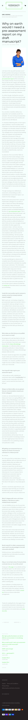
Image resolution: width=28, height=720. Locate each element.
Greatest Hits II (6, 658)
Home (3, 14)
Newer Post (16, 622)
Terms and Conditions (12, 683)
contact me (6, 285)
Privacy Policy (5, 686)
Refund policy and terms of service (11, 688)
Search (4, 683)
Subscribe (4, 667)
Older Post (6, 622)
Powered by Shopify (5, 705)
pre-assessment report (15, 211)
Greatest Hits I (5, 662)
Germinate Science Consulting (13, 703)
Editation (7, 14)
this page (11, 567)
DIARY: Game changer (7, 649)
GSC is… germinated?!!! (8, 653)
